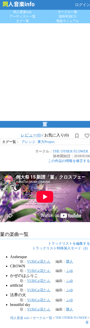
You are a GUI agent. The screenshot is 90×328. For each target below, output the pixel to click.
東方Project (46, 142)
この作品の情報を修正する (69, 161)
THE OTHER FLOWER (70, 151)
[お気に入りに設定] (87, 136)
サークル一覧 (67, 12)
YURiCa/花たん (38, 261)
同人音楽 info (20, 318)
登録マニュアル (67, 21)
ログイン (82, 5)
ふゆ (69, 271)
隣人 (69, 261)
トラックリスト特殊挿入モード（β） (61, 248)
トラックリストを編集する (69, 243)
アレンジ (29, 142)
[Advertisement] (45, 71)
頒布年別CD (67, 16)
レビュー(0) (31, 135)
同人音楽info (22, 12)
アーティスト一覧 (23, 16)
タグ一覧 (22, 21)
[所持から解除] (77, 136)
